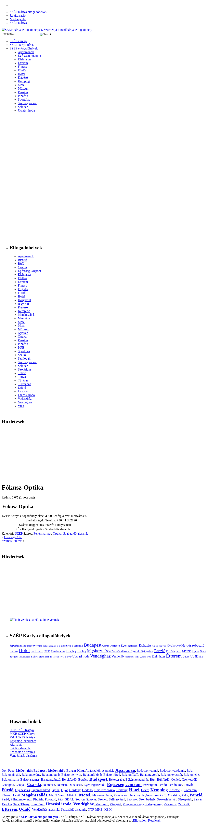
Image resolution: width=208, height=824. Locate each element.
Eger (124, 645)
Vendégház (25, 402)
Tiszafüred (37, 804)
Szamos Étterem (12, 541)
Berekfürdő (69, 779)
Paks (185, 795)
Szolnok (132, 799)
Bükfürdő (163, 779)
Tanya (22, 376)
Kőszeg (6, 795)
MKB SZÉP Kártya (22, 733)
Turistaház (24, 384)
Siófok (186, 651)
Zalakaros (145, 656)
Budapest (92, 645)
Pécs (178, 651)
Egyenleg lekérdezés (23, 741)
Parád (5, 799)
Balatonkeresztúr (171, 774)
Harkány (14, 651)
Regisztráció (18, 15)
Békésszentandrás (137, 779)
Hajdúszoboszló (193, 645)
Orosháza (174, 795)
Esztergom (150, 784)
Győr (178, 645)
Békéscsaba (116, 779)
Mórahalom (121, 795)
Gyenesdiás (22, 790)
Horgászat (24, 300)
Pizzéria (23, 96)
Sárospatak (185, 799)
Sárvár (68, 656)
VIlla (136, 656)
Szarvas (91, 799)
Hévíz (39, 651)
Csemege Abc (13, 537)
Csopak (20, 784)
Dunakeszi (75, 784)
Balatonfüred (64, 645)
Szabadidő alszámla (75, 533)
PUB (21, 347)
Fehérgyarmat (42, 533)
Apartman (16, 645)
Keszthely (81, 651)
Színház (23, 107)
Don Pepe (8, 770)
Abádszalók (93, 770)
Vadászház (24, 398)
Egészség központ (29, 55)
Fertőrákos (175, 784)
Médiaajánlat (18, 19)
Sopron (195, 651)
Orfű (163, 795)
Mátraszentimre (102, 795)
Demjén (62, 784)
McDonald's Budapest (31, 770)
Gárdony (74, 790)
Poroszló (50, 799)
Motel (21, 85)
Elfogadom (140, 820)
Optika (22, 336)
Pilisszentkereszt (21, 799)
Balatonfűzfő (130, 774)
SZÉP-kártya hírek (22, 44)
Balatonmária (10, 779)
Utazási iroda (26, 110)
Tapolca (7, 804)
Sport (203, 651)
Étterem (23, 63)
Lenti (16, 795)
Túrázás (23, 380)
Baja (190, 770)
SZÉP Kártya (18, 23)
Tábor (22, 373)
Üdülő (22, 387)
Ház (33, 651)
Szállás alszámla (20, 748)
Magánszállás (26, 314)
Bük (152, 779)
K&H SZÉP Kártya (22, 737)
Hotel (21, 74)
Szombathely (147, 799)
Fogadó (23, 289)
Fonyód (162, 646)
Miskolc (125, 651)
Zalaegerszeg (153, 804)
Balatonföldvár (92, 774)
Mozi (21, 325)
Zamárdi (183, 804)
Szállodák (24, 358)
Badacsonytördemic (172, 770)
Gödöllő (87, 790)
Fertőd (162, 784)
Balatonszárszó (50, 779)
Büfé (21, 263)
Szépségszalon (27, 103)
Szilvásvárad (24, 657)
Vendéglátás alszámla (23, 755)
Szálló (22, 355)
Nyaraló (23, 333)
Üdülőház (196, 656)
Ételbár (22, 278)
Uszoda (23, 391)
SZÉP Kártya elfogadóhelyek (28, 12)
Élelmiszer (24, 59)
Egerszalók (133, 645)
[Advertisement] (18, 180)
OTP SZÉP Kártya (22, 730)
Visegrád (115, 804)
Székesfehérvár (57, 657)
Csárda (22, 267)
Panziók (23, 92)
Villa (21, 406)
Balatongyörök (149, 774)
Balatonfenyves (71, 774)
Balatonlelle (77, 645)
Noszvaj (135, 795)
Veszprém (129, 657)
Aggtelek (108, 770)
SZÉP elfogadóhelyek (24, 48)
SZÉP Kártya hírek (40, 656)
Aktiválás (16, 744)
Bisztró (22, 260)
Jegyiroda (24, 303)
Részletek (154, 820)
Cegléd (175, 779)
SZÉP (19, 533)
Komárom (190, 790)
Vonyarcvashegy (133, 804)
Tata (16, 804)
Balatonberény (31, 774)
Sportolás (24, 99)
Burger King (75, 770)
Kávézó (23, 77)
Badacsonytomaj (32, 645)
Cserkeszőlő (189, 779)
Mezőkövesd (57, 795)
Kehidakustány (58, 651)
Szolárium (24, 369)
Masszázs (24, 318)
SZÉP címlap (18, 41)
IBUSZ (47, 651)
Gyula (171, 645)
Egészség (145, 645)
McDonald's (114, 651)
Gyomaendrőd (40, 790)
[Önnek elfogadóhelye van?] (34, 619)
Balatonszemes (29, 779)
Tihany (25, 804)
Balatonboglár (49, 646)
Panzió (159, 650)
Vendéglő (118, 656)
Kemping (24, 81)
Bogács (83, 779)
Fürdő (22, 70)
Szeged (14, 656)
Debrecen (115, 645)
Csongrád (8, 784)
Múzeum (23, 88)
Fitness (22, 66)
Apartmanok (26, 52)
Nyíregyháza (147, 651)
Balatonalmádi (11, 774)
